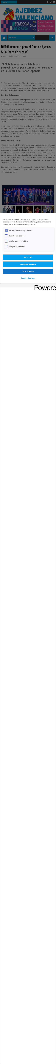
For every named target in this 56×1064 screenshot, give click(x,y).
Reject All (28, 257)
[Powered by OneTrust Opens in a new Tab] (44, 285)
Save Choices (28, 271)
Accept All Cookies (28, 264)
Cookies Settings (28, 278)
